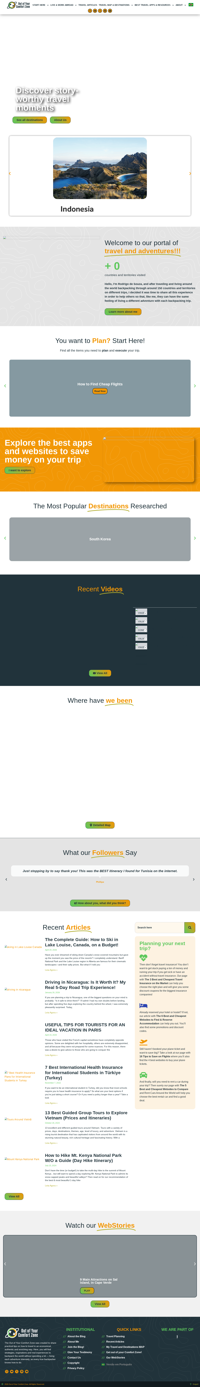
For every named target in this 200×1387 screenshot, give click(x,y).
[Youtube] (95, 11)
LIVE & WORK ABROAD (61, 5)
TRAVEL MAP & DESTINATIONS (114, 5)
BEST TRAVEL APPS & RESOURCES (152, 5)
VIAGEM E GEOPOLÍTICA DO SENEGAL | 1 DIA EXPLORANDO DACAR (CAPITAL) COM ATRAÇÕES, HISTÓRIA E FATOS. (167, 646)
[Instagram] (90, 11)
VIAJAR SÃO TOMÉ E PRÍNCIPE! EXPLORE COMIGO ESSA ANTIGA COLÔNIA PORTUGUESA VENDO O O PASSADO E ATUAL (167, 620)
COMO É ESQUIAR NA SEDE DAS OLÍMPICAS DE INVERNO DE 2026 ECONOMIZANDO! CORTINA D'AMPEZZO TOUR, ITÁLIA (167, 629)
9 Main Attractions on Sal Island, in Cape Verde (99, 1281)
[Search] (189, 927)
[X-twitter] (100, 11)
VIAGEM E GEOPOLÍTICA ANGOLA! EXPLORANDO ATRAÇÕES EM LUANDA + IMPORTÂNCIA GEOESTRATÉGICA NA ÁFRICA (168, 611)
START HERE (38, 5)
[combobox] (159, 927)
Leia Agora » (51, 970)
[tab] (165, 612)
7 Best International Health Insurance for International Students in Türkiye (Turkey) (84, 1072)
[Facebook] (105, 11)
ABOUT (179, 5)
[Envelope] (110, 11)
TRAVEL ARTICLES (87, 5)
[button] (10, 174)
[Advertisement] (100, 38)
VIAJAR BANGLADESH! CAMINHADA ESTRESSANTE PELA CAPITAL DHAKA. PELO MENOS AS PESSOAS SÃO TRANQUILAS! (168, 637)
